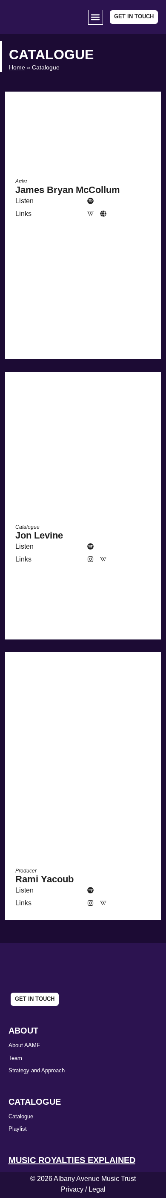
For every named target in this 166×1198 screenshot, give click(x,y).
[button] (95, 17)
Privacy (72, 1189)
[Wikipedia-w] (90, 213)
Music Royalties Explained (72, 1160)
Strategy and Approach (37, 1070)
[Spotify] (90, 201)
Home (17, 67)
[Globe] (103, 213)
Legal (97, 1189)
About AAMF (24, 1045)
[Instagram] (90, 559)
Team (15, 1058)
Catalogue (21, 1116)
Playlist (18, 1129)
